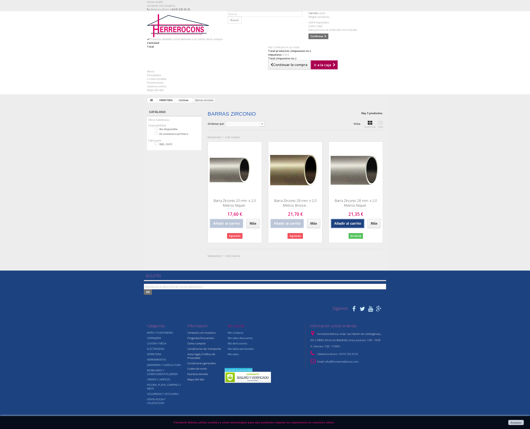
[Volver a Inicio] (151, 100)
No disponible (168, 129)
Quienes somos (156, 86)
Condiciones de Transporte (204, 349)
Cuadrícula (370, 126)
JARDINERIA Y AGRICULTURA (164, 365)
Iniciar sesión (155, 2)
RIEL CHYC (165, 144)
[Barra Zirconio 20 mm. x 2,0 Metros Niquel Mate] (235, 169)
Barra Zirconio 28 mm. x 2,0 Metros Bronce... (295, 203)
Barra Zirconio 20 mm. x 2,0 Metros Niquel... (234, 203)
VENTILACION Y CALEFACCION (156, 401)
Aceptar (516, 422)
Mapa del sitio (155, 90)
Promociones (155, 82)
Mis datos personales (241, 349)
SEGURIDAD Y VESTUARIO (163, 394)
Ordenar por (216, 124)
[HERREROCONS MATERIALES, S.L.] (184, 25)
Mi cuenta (236, 325)
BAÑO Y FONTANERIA (160, 332)
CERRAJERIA (154, 338)
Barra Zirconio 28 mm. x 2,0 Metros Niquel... (356, 203)
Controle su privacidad (238, 370)
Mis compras (235, 332)
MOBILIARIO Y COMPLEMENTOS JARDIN (162, 372)
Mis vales (233, 354)
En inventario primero (173, 134)
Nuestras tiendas (197, 374)
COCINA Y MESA (156, 343)
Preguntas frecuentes (200, 338)
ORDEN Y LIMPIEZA (158, 379)
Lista (380, 126)
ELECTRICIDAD (155, 349)
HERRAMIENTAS (156, 359)
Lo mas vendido (156, 79)
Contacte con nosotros (161, 5)
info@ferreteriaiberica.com (341, 361)
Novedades (154, 75)
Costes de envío (197, 368)
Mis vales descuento (240, 338)
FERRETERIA (154, 354)
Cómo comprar (196, 343)
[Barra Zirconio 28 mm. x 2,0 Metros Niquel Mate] (356, 169)
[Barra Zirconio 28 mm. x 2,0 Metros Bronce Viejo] (295, 169)
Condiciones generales (201, 363)
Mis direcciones (237, 343)
